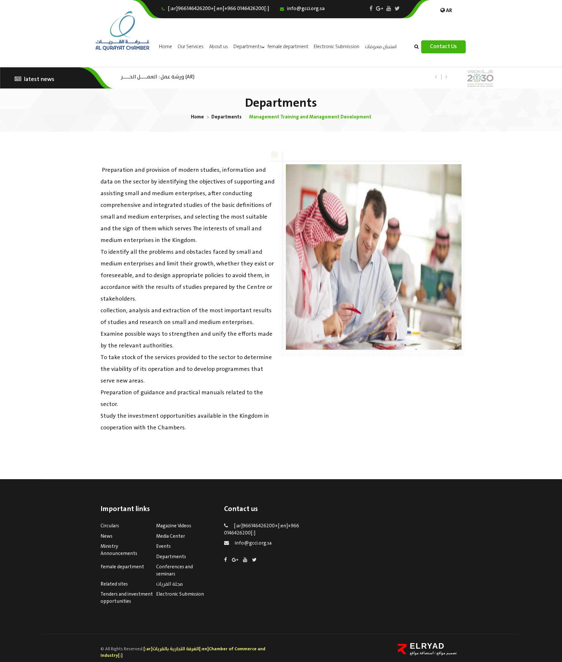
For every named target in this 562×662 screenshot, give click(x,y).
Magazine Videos (173, 526)
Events (163, 546)
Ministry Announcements (118, 550)
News (106, 536)
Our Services (191, 47)
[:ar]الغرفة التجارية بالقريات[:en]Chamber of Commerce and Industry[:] (182, 652)
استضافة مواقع (422, 653)
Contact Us (443, 46)
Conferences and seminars (174, 570)
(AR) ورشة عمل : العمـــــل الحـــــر (157, 76)
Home (165, 47)
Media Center (170, 536)
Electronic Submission (336, 47)
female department (287, 47)
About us (218, 47)
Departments (248, 47)
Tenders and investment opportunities (126, 597)
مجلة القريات (169, 584)
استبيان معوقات (381, 47)
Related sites (114, 584)
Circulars (109, 526)
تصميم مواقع (446, 653)
